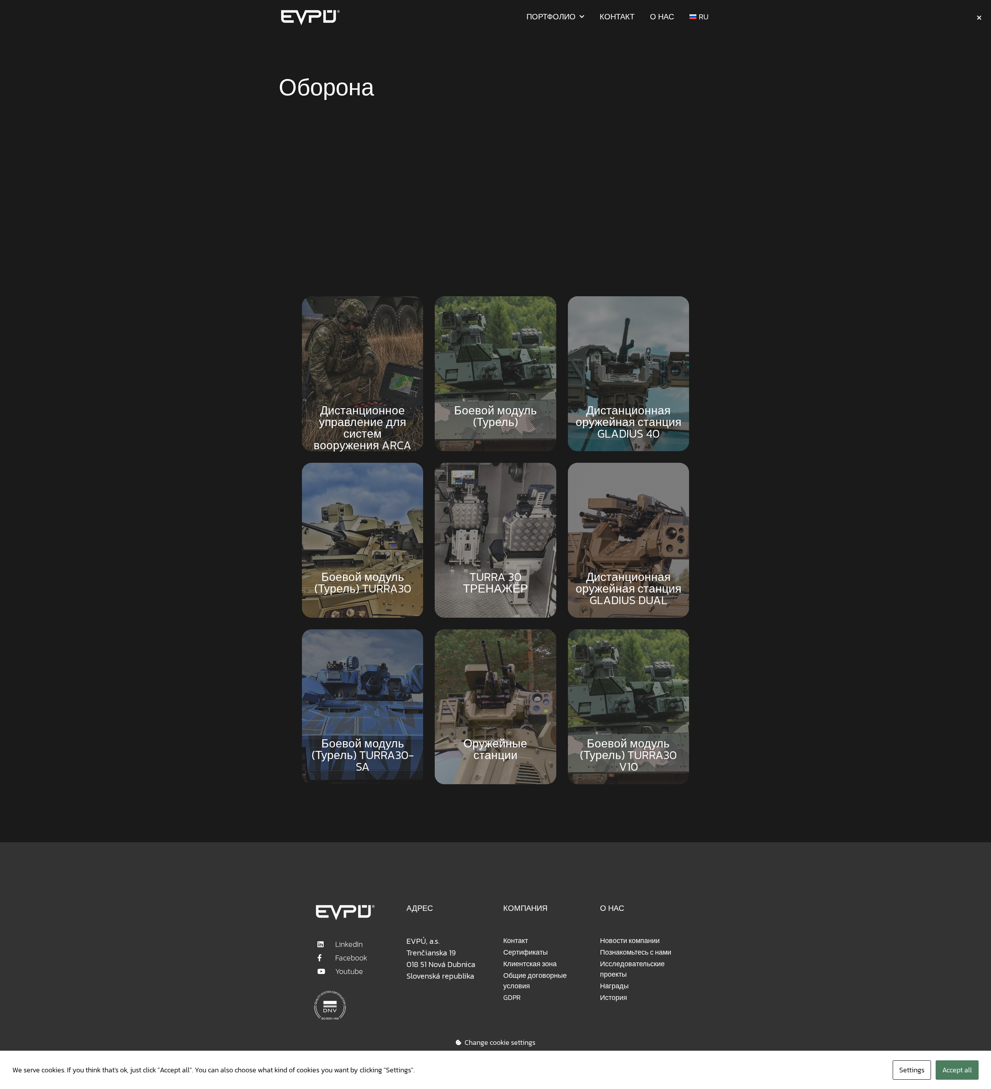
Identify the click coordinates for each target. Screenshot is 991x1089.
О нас (662, 16)
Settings (911, 1070)
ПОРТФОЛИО (551, 16)
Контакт (617, 16)
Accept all (957, 1070)
